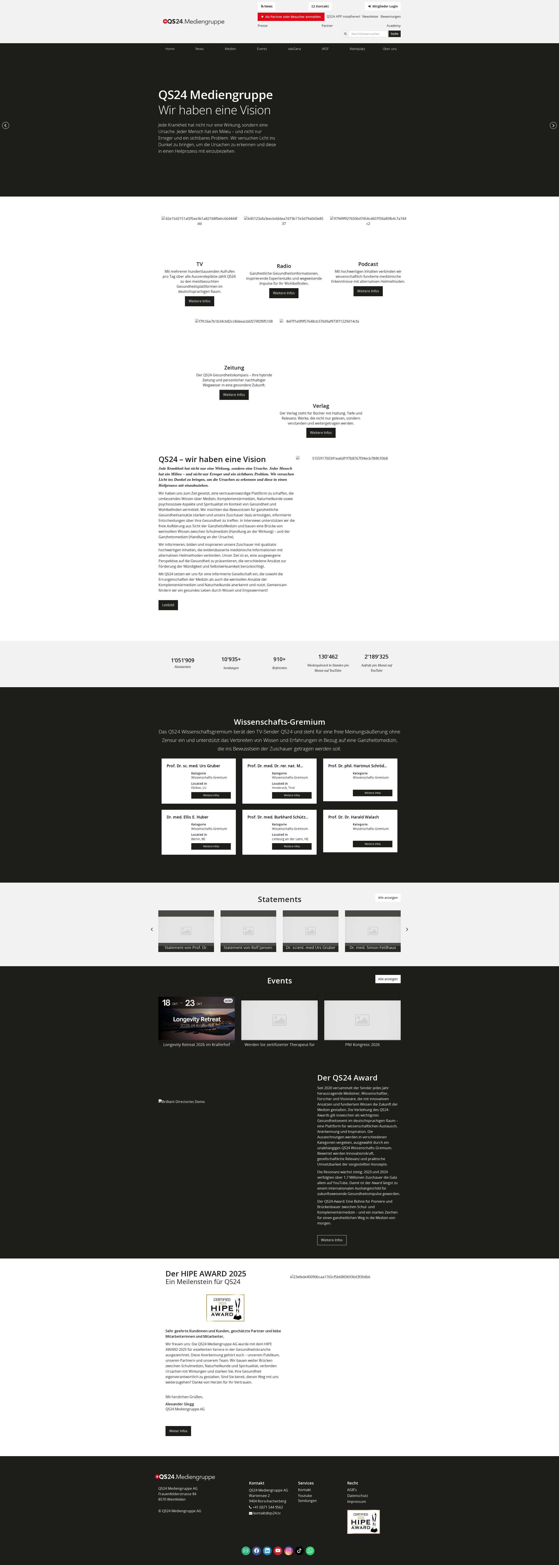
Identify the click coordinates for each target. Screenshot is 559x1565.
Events (262, 48)
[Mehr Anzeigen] (186, 931)
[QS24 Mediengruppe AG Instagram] (288, 1550)
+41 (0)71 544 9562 (267, 1507)
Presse (262, 25)
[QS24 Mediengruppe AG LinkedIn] (267, 1550)
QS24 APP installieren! (343, 16)
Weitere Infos (199, 301)
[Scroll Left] (152, 933)
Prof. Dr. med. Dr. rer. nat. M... (275, 766)
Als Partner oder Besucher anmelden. (293, 17)
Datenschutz (357, 1495)
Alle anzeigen (388, 898)
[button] (5, 125)
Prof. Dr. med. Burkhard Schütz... (277, 817)
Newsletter (370, 16)
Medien (230, 48)
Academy (394, 25)
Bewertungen (391, 16)
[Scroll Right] (407, 933)
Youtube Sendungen (307, 1498)
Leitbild (168, 605)
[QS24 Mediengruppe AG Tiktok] (299, 1550)
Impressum (356, 1501)
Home (170, 48)
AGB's (352, 1489)
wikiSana (294, 48)
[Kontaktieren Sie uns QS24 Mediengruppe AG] (246, 1550)
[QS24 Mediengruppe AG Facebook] (256, 1550)
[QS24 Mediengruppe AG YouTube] (278, 1550)
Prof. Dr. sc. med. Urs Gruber (193, 766)
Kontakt (322, 6)
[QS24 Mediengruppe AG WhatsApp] (310, 1550)
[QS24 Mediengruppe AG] (194, 21)
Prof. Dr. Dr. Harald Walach (353, 817)
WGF (325, 48)
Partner (327, 25)
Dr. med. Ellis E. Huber (187, 817)
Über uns (390, 48)
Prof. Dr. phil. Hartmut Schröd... (357, 766)
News (268, 6)
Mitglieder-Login (385, 6)
